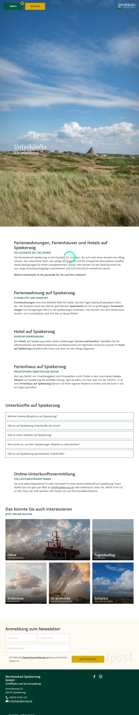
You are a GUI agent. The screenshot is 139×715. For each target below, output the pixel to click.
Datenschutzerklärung (33, 657)
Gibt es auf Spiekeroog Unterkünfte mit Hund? (34, 425)
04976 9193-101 (18, 697)
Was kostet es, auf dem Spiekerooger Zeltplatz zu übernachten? (44, 444)
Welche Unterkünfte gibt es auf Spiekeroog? (32, 416)
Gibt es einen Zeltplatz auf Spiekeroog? (30, 435)
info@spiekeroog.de (62, 487)
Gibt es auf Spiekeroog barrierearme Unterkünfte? (36, 453)
